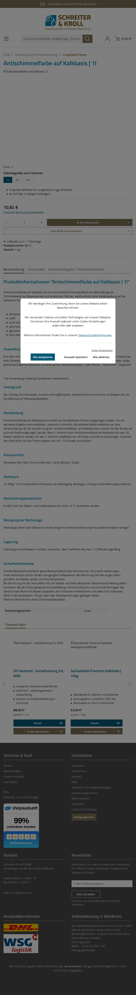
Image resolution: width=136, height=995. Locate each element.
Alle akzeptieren (43, 357)
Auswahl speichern (76, 357)
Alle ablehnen (101, 357)
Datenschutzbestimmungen (95, 335)
